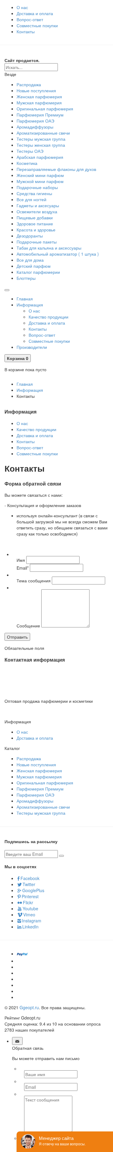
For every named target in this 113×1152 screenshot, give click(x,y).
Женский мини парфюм (40, 175)
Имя (21, 560)
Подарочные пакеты (37, 242)
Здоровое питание (35, 224)
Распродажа (29, 84)
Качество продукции (48, 317)
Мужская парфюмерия (39, 103)
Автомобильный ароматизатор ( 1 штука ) (58, 254)
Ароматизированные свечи (43, 133)
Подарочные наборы (37, 187)
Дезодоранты (30, 236)
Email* (23, 568)
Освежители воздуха (37, 211)
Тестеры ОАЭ (30, 151)
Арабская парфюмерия (40, 157)
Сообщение (28, 626)
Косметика (27, 163)
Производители (32, 347)
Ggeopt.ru (29, 1007)
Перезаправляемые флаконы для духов (56, 169)
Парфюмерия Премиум (40, 115)
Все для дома (30, 260)
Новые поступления (36, 90)
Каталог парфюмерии (38, 272)
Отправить (17, 637)
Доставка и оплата (35, 13)
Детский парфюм (34, 266)
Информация (30, 305)
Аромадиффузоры (35, 127)
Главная (25, 299)
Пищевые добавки (35, 217)
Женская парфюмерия (39, 96)
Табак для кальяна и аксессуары (49, 248)
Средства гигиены (34, 193)
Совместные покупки (37, 25)
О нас (22, 7)
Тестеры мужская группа (41, 139)
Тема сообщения (34, 581)
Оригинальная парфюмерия (45, 109)
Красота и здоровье (36, 230)
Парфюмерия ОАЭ (35, 121)
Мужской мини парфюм (40, 181)
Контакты (26, 31)
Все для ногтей (31, 199)
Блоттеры (26, 278)
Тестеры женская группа (41, 145)
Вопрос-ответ (30, 19)
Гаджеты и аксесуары (38, 205)
